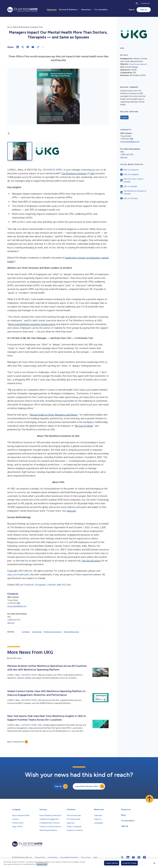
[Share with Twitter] (23, 47)
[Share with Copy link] (38, 47)
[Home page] (22, 9)
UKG (92, 173)
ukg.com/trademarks (18, 574)
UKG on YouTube (131, 198)
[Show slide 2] (47, 151)
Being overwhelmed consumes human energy (32, 324)
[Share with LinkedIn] (17, 47)
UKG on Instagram (131, 174)
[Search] (137, 3)
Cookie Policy (42, 864)
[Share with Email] (33, 47)
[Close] (154, 863)
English (124, 117)
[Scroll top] (149, 799)
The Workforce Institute (74, 173)
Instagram (40, 584)
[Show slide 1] (19, 151)
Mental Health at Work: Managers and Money (54, 414)
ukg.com (71, 510)
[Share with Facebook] (28, 47)
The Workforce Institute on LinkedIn (135, 192)
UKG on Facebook (131, 170)
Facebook (28, 584)
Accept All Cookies (129, 863)
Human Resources (71, 632)
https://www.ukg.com (138, 64)
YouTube (66, 584)
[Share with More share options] (43, 47)
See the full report (91, 560)
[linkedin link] (127, 857)
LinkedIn (51, 584)
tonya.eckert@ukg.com (16, 606)
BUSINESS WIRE (52, 169)
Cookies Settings (111, 863)
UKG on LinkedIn (130, 186)
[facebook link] (139, 857)
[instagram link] (144, 857)
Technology (37, 632)
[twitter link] (122, 857)
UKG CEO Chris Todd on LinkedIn (133, 180)
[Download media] (8, 133)
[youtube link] (133, 857)
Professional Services (53, 632)
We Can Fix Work (84, 425)
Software (26, 632)
